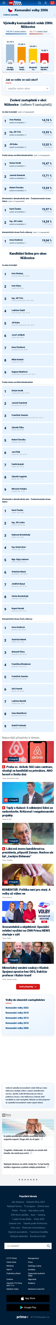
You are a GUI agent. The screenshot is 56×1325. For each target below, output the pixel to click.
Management (33, 1258)
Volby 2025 (39, 1219)
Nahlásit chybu (12, 1289)
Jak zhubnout (17, 1202)
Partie (15, 1210)
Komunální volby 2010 (17, 1023)
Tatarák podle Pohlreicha (35, 1223)
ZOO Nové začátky (20, 1215)
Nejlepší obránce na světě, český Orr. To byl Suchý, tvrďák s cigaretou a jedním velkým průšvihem (26, 1165)
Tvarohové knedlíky (39, 1232)
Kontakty (31, 1269)
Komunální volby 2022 (17, 1007)
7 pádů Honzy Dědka (21, 1219)
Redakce (31, 1283)
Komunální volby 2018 (17, 1012)
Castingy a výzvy (34, 1266)
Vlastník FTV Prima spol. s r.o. (14, 1284)
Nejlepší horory (14, 1206)
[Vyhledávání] (39, 3)
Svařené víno (15, 1223)
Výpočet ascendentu (18, 1232)
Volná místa (11, 1262)
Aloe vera (15, 1227)
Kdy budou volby (36, 1210)
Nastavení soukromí (36, 1289)
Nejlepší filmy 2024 (35, 1202)
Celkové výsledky (10, 15)
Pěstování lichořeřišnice (33, 1227)
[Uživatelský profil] (46, 3)
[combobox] (27, 88)
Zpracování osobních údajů (36, 1274)
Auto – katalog (38, 1215)
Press (30, 1262)
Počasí (23, 1210)
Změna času (43, 1206)
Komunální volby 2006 (17, 1028)
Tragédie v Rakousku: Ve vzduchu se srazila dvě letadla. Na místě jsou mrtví (25, 1151)
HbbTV (9, 1269)
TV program (29, 1206)
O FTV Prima (11, 1258)
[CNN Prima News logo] (15, 3)
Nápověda (32, 1279)
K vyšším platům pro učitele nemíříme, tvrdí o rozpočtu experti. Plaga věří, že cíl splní (24, 1137)
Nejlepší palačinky (19, 1236)
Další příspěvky (26, 987)
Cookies (9, 1279)
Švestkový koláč (38, 1236)
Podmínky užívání (13, 1273)
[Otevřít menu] (3, 3)
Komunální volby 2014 (17, 1018)
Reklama (10, 1266)
